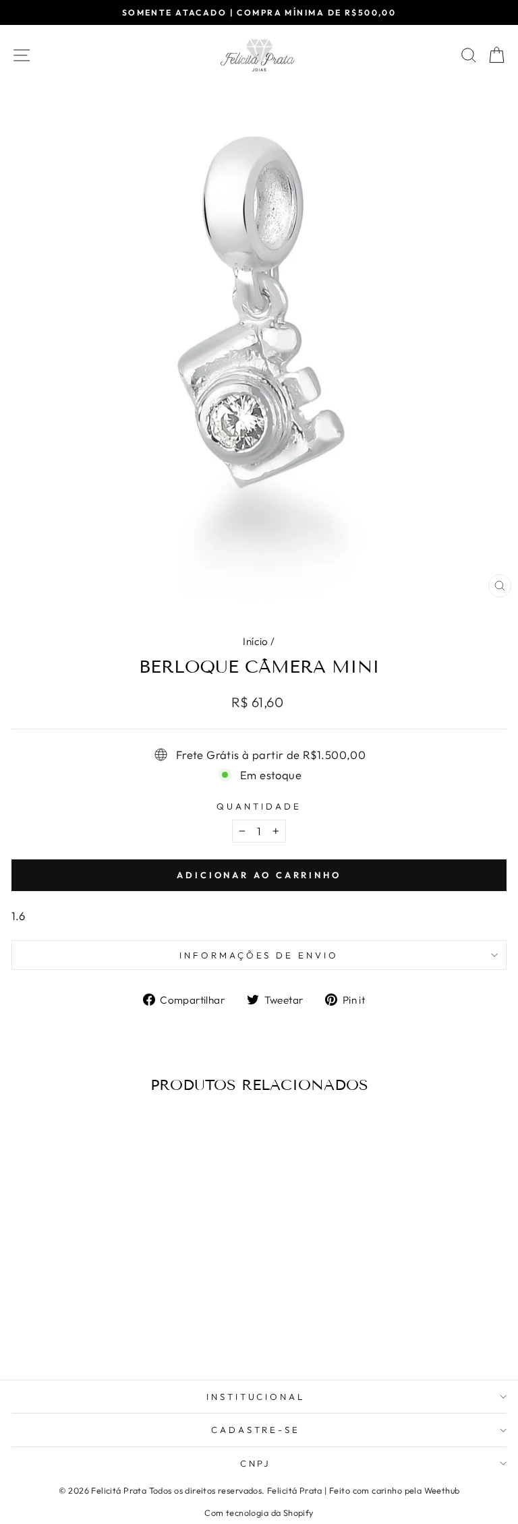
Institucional (256, 1396)
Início (255, 641)
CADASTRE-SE (256, 1429)
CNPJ (256, 1463)
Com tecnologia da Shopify (258, 1512)
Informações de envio (259, 955)
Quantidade (259, 806)
